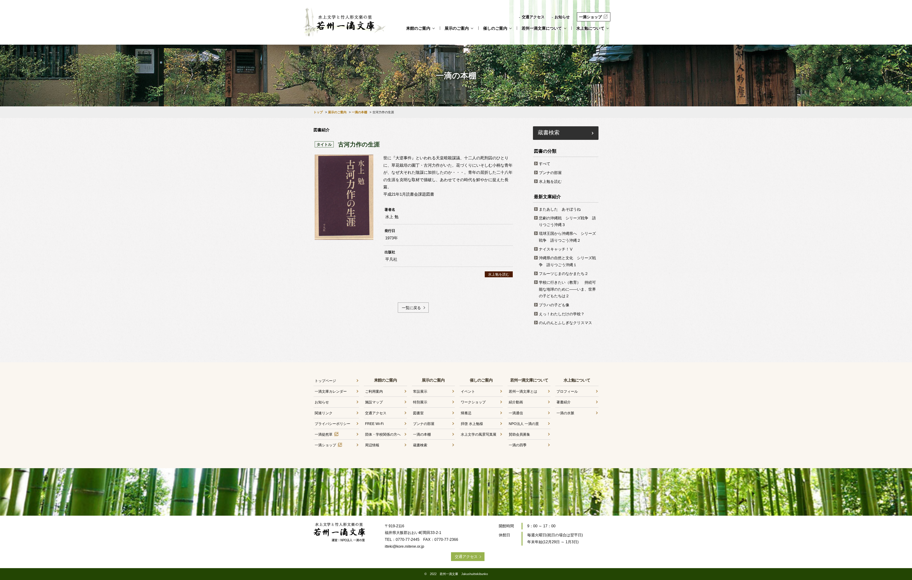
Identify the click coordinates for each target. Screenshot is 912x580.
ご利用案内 (374, 391)
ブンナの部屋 (550, 173)
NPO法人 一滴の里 (524, 424)
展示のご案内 (457, 28)
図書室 (418, 413)
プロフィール (567, 391)
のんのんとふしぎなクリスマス (565, 323)
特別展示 (420, 402)
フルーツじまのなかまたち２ (563, 274)
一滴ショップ (590, 17)
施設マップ (374, 402)
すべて (544, 164)
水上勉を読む (498, 274)
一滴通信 (516, 413)
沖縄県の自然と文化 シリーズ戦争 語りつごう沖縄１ (567, 261)
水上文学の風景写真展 (478, 434)
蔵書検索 (549, 132)
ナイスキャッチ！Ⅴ (556, 249)
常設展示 (420, 391)
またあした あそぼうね (560, 209)
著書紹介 (563, 402)
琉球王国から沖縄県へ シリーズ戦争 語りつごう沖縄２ (567, 236)
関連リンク (323, 413)
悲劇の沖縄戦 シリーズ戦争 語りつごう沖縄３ (567, 221)
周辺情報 (372, 445)
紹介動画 (516, 402)
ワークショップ (473, 402)
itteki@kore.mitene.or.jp (404, 546)
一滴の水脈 (565, 413)
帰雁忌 (466, 413)
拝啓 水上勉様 (472, 424)
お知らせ (562, 17)
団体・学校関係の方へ (383, 434)
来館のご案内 (418, 28)
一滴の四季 (518, 445)
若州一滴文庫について (542, 28)
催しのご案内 (495, 28)
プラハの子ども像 (554, 305)
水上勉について (590, 28)
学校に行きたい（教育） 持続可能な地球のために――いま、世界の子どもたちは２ (567, 289)
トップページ (325, 381)
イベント (468, 391)
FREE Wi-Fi (374, 424)
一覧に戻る (411, 308)
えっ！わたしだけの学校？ (561, 314)
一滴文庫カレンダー (331, 391)
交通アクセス (533, 17)
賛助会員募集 (519, 434)
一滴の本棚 (359, 112)
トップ (318, 112)
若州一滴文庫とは (523, 391)
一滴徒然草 (323, 434)
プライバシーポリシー (332, 424)
